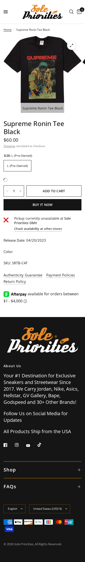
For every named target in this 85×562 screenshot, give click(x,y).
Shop (10, 469)
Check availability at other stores (38, 229)
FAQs (10, 486)
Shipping (9, 146)
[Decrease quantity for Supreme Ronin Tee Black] (7, 191)
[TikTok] (43, 445)
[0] (78, 12)
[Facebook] (9, 445)
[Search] (71, 12)
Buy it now (43, 204)
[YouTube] (31, 445)
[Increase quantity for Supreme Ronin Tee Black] (20, 191)
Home (8, 30)
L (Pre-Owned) (17, 166)
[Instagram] (20, 445)
